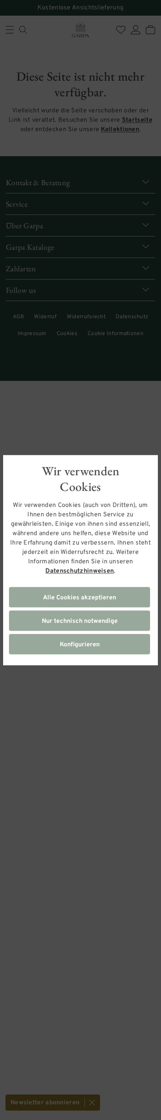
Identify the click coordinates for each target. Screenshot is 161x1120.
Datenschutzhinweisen (79, 571)
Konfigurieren (80, 644)
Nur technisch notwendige (80, 621)
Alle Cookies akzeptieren (79, 597)
